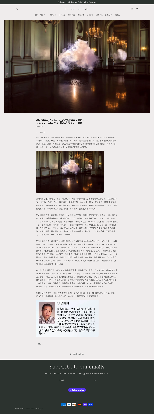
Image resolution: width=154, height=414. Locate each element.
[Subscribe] (94, 380)
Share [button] (40, 344)
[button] (17, 9)
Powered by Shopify (36, 408)
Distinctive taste (25, 408)
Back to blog (78, 354)
